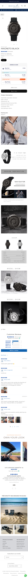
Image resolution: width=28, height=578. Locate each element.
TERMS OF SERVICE (21, 546)
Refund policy (6, 573)
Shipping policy (15, 575)
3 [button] (14, 426)
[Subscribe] (22, 557)
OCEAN (4, 541)
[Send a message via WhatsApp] (25, 575)
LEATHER (5, 543)
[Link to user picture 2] (11, 420)
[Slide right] (16, 44)
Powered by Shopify (15, 571)
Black (3, 60)
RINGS (4, 544)
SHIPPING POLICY (20, 543)
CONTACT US (19, 548)
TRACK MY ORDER (7, 548)
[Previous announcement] (2, 1)
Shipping (2, 55)
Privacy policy (23, 571)
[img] (4, 358)
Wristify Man (8, 571)
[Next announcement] (25, 1)
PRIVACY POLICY (20, 544)
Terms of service (13, 573)
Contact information (22, 573)
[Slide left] (11, 44)
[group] (11, 451)
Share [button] (3, 329)
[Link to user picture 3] (18, 420)
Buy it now (14, 91)
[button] (2, 5)
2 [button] (12, 426)
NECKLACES (5, 546)
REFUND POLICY (20, 541)
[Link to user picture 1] (4, 390)
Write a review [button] (14, 350)
